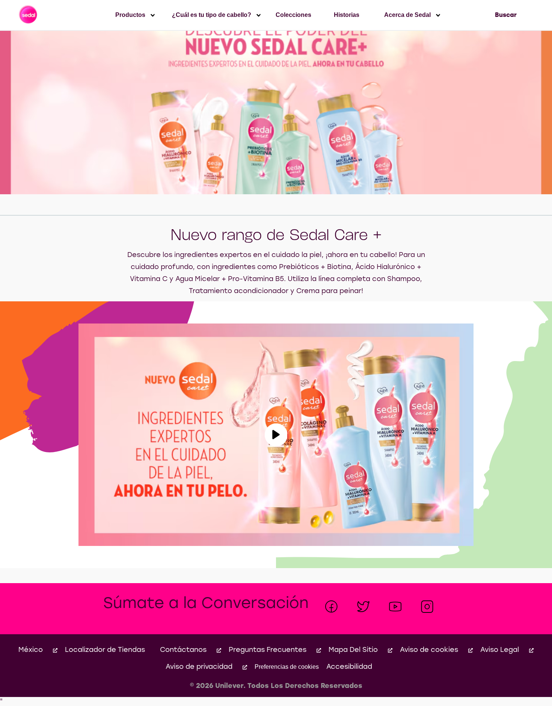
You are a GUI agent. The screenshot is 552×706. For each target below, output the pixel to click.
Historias (346, 15)
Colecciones (293, 15)
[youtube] (395, 606)
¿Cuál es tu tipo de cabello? (211, 15)
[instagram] (427, 606)
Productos (130, 15)
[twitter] (363, 606)
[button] (276, 434)
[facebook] (331, 606)
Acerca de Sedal (407, 15)
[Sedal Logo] (29, 15)
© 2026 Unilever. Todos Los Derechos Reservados (276, 686)
